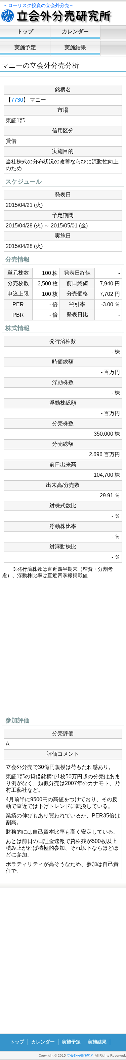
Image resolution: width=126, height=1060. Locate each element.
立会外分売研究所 (80, 1055)
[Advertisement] (63, 649)
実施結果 (75, 47)
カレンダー (75, 31)
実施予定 (25, 47)
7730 (17, 100)
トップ (25, 31)
